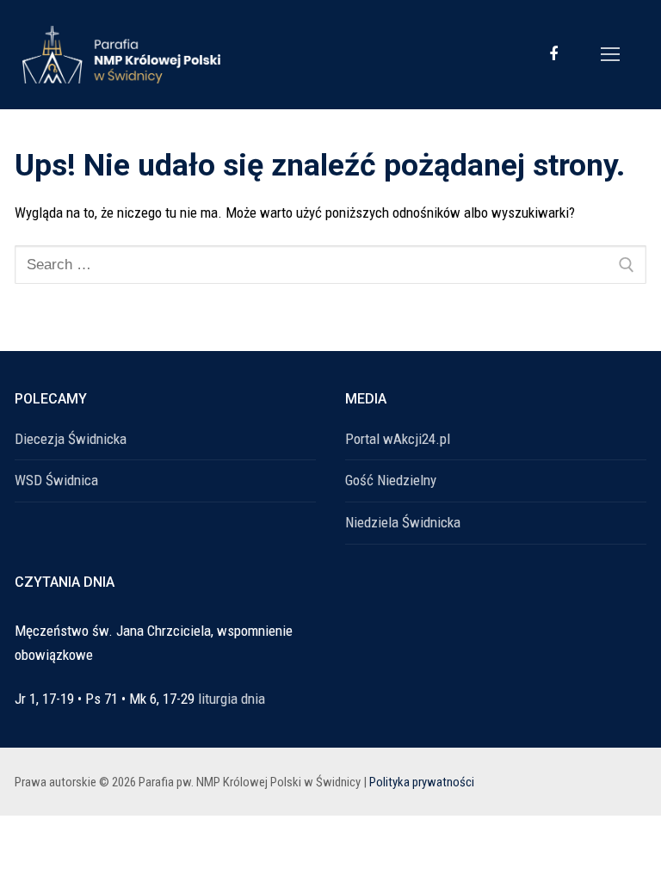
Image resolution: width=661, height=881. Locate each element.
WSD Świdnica (56, 480)
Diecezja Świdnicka (71, 438)
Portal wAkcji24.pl (397, 438)
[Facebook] (553, 54)
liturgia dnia (231, 698)
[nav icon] (610, 54)
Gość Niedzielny (390, 480)
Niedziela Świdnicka (402, 522)
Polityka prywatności (421, 782)
